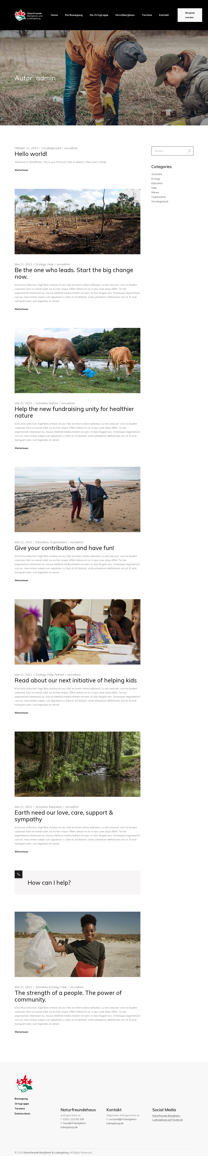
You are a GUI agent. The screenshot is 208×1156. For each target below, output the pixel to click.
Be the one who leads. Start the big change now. (74, 273)
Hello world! (31, 153)
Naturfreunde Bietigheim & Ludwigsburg (46, 1152)
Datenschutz (22, 1113)
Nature (53, 403)
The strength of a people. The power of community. (68, 996)
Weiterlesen (21, 170)
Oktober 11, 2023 (26, 148)
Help (50, 264)
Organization (58, 542)
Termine (20, 1108)
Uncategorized (51, 148)
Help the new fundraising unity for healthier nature (74, 412)
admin (71, 148)
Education (42, 542)
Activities (42, 403)
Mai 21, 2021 (23, 264)
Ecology (41, 264)
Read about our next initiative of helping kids (76, 680)
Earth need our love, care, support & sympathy (64, 816)
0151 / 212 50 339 (73, 1119)
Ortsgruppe (22, 1103)
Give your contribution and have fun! (64, 547)
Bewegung (21, 1098)
